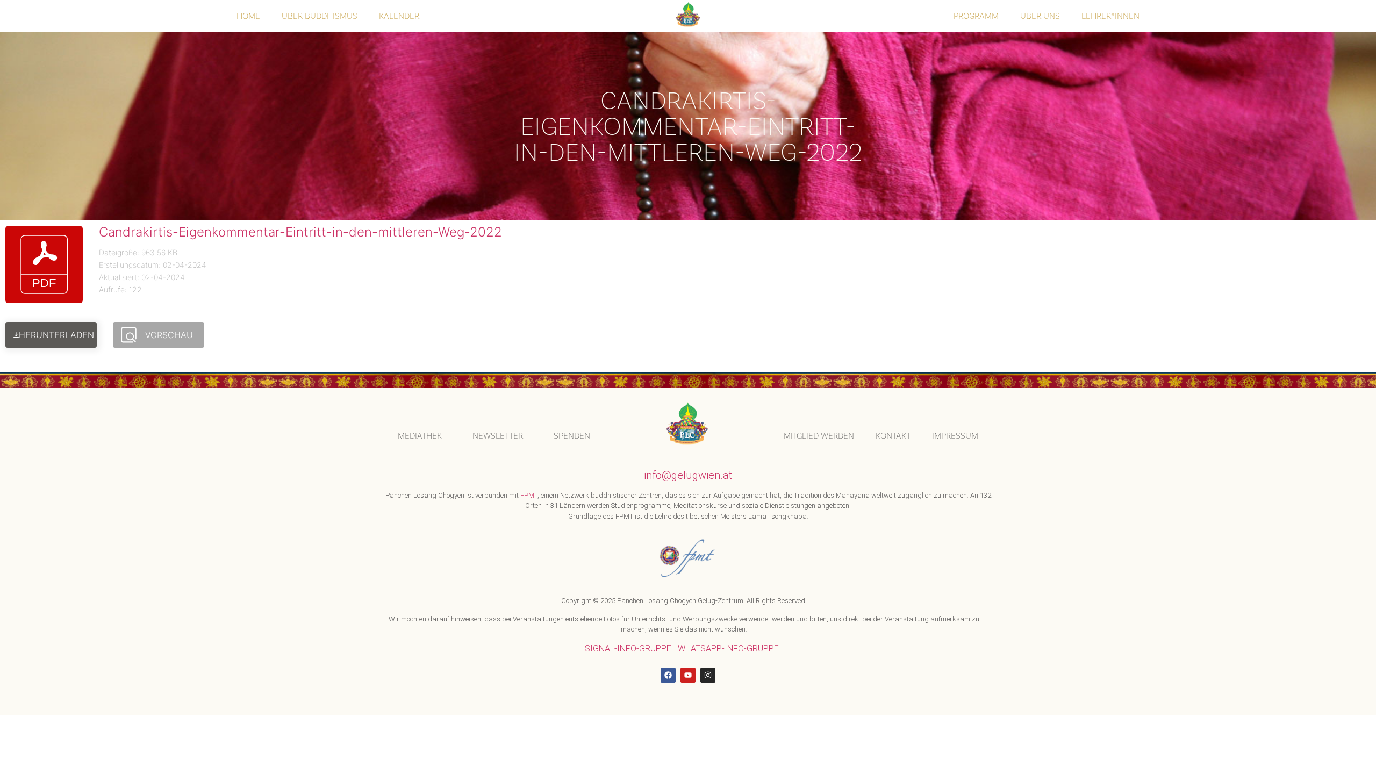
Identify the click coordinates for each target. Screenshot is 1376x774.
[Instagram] (707, 675)
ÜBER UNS (1040, 16)
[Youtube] (688, 675)
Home (248, 16)
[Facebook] (668, 675)
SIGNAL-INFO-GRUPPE (628, 648)
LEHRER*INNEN (1110, 16)
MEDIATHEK (420, 436)
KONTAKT (893, 436)
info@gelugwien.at (688, 475)
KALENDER (399, 16)
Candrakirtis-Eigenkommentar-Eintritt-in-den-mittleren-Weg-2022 (300, 232)
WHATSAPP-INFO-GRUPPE (728, 648)
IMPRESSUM (955, 436)
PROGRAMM (976, 16)
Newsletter (497, 436)
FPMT (529, 495)
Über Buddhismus (319, 16)
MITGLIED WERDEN (819, 436)
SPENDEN (572, 436)
